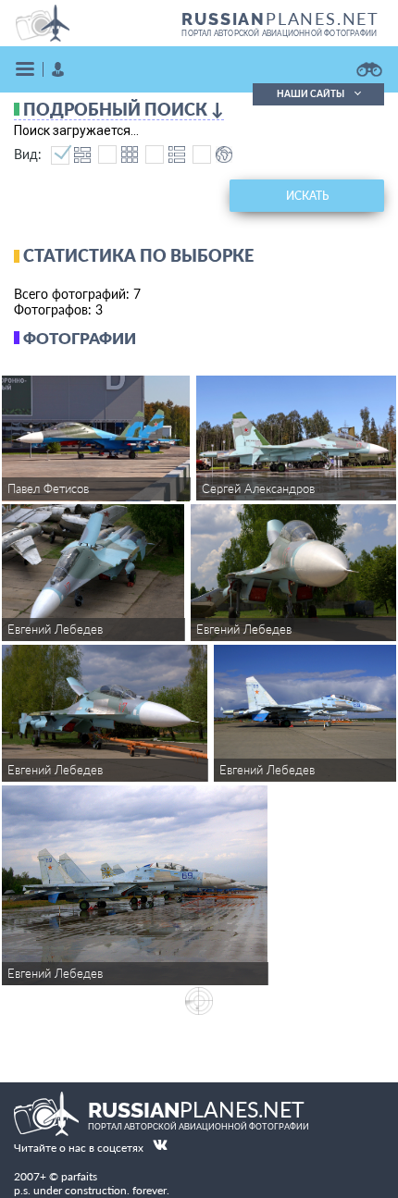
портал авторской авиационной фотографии (279, 33)
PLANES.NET (280, 18)
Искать (307, 196)
